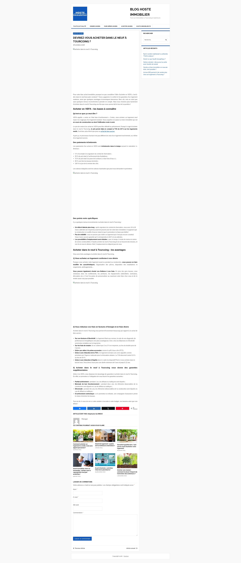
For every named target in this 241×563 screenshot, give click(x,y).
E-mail (75, 497)
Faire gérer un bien (110, 26)
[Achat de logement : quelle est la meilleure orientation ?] (105, 441)
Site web (76, 505)
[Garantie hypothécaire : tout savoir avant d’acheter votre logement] (127, 442)
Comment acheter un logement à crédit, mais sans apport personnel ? (83, 445)
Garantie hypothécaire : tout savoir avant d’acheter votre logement (126, 446)
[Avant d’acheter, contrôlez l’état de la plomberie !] (105, 465)
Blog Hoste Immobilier (140, 11)
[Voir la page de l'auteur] (76, 421)
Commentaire (78, 513)
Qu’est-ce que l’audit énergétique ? (154, 59)
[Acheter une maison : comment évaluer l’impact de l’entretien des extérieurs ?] (127, 467)
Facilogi (126, 556)
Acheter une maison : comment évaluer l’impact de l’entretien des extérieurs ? (127, 471)
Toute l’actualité (79, 26)
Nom (75, 489)
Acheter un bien (126, 26)
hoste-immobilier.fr (143, 26)
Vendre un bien (95, 26)
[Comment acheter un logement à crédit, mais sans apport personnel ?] (83, 441)
